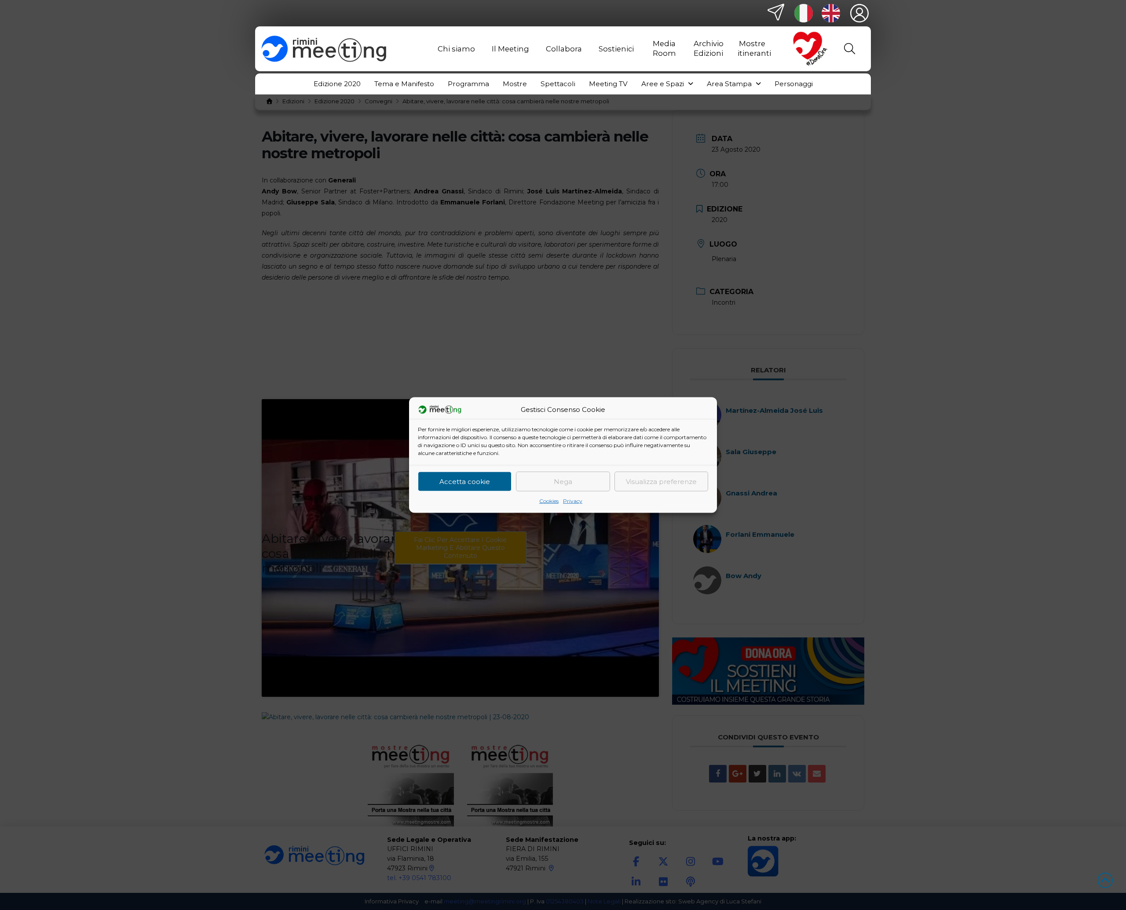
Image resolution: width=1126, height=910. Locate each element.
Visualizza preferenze (661, 481)
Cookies (549, 501)
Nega (563, 481)
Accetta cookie (464, 481)
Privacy (572, 501)
